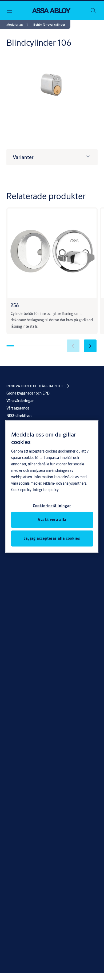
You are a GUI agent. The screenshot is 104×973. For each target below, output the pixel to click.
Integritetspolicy (46, 489)
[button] (49, 24)
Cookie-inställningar (52, 505)
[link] (18, 24)
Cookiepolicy (21, 489)
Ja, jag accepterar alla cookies (52, 538)
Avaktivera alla (52, 519)
